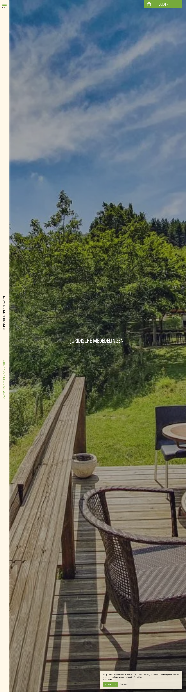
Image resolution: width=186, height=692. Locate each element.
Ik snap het (110, 684)
